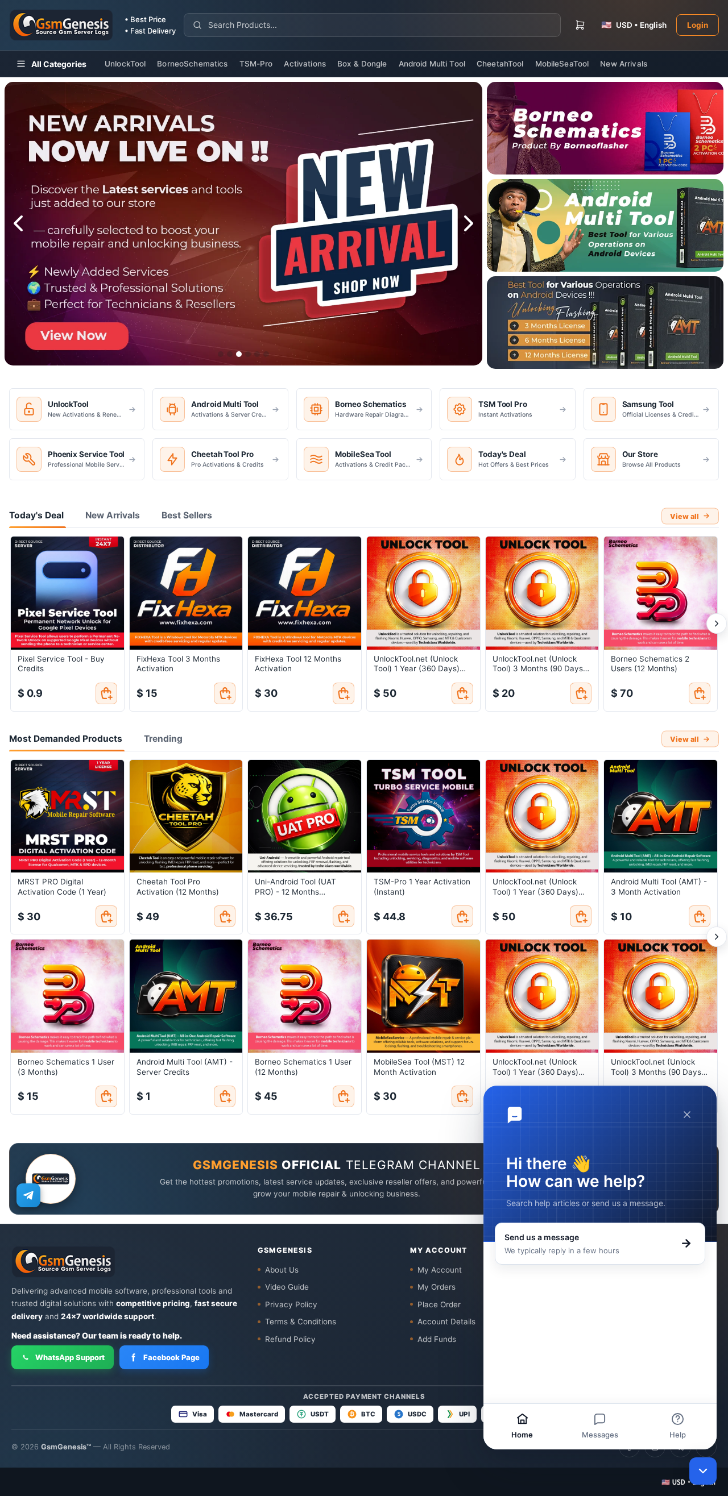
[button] (688, 1481)
